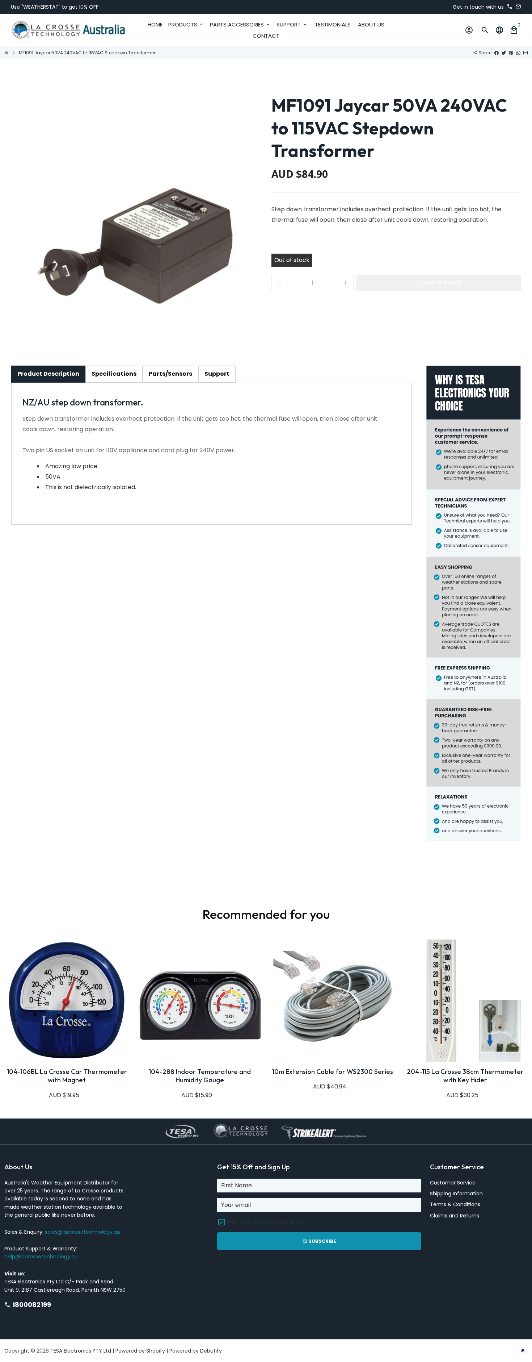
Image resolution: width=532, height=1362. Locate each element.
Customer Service (453, 1182)
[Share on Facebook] (496, 53)
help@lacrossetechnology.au (41, 1256)
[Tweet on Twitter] (504, 53)
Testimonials (333, 24)
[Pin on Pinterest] (511, 53)
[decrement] (279, 283)
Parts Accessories (240, 24)
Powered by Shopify (140, 1350)
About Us (371, 24)
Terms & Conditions (455, 1204)
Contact (266, 35)
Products (186, 24)
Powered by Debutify (195, 1350)
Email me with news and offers (266, 1221)
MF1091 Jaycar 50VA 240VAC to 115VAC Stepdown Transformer (87, 53)
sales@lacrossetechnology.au (82, 1232)
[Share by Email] (525, 53)
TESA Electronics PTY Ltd (80, 1350)
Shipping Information (456, 1193)
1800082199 (27, 1304)
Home (155, 24)
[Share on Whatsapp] (518, 53)
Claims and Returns (454, 1215)
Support (292, 24)
